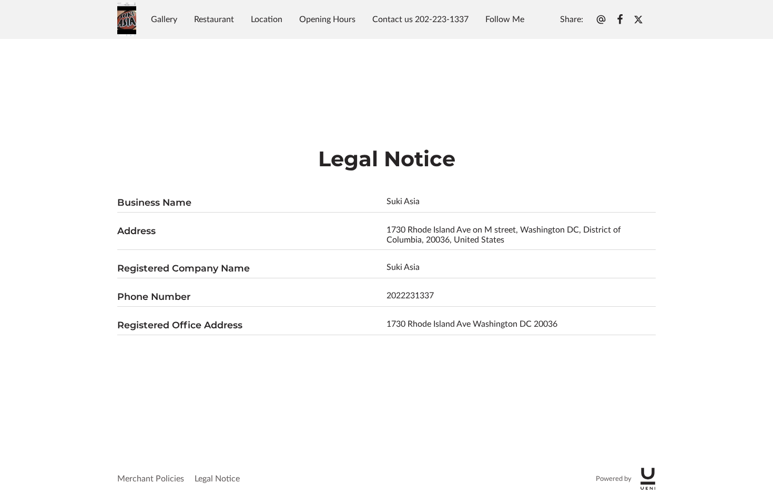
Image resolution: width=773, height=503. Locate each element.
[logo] (648, 479)
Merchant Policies (150, 479)
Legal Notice (217, 479)
